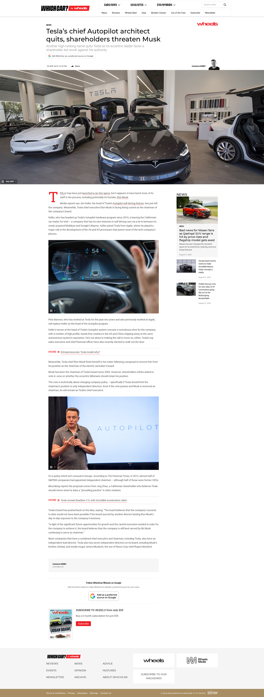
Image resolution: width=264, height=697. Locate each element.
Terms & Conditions (56, 693)
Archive (80, 677)
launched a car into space (96, 193)
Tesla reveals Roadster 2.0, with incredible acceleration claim (94, 500)
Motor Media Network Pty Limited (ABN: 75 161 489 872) (184, 693)
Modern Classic (158, 13)
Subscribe (195, 13)
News (104, 13)
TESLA (63, 193)
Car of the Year (178, 13)
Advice (108, 663)
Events (51, 670)
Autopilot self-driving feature (128, 203)
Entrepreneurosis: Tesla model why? (80, 352)
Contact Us (105, 693)
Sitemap (94, 693)
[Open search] (225, 5)
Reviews (116, 13)
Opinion (80, 670)
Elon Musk (122, 197)
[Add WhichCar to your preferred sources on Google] (104, 596)
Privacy (71, 693)
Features (109, 670)
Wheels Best (131, 13)
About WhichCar (115, 677)
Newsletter (210, 13)
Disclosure (82, 693)
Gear (144, 13)
